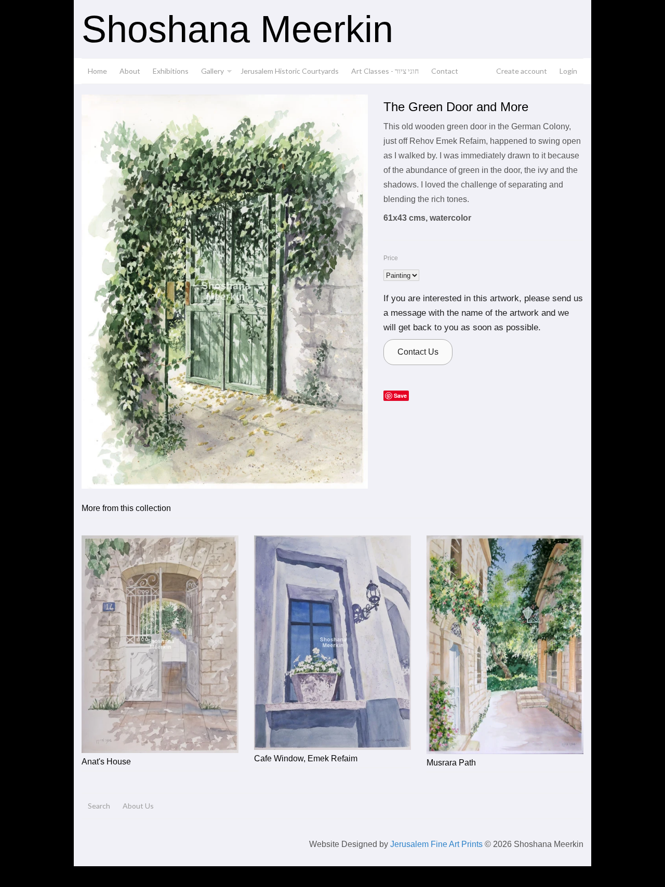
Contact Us (417, 351)
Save (400, 395)
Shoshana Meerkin (237, 29)
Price (390, 258)
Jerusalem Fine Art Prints (436, 844)
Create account (521, 70)
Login (568, 70)
